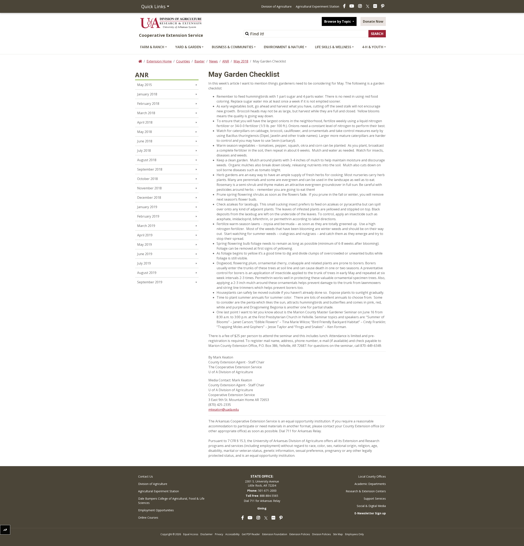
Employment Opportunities (156, 510)
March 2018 (146, 113)
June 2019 (144, 254)
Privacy (219, 534)
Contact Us (145, 476)
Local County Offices (372, 476)
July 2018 (144, 150)
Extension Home (159, 61)
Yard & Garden (188, 47)
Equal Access (190, 534)
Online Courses (148, 517)
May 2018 (241, 61)
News (213, 61)
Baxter (199, 61)
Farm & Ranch (152, 47)
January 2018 (147, 94)
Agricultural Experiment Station (317, 6)
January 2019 (147, 207)
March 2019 (146, 225)
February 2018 (148, 103)
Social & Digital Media (371, 506)
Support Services (375, 498)
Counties (183, 61)
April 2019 (144, 235)
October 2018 (147, 178)
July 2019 (144, 263)
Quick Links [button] (153, 6)
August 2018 (146, 160)
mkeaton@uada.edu (223, 409)
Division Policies (321, 534)
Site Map (338, 534)
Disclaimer (206, 534)
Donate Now (373, 21)
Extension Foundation (274, 534)
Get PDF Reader (251, 534)
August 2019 (146, 272)
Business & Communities (232, 47)
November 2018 (149, 188)
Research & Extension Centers (366, 491)
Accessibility (232, 534)
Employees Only (354, 534)
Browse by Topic (338, 21)
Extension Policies (299, 534)
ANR (225, 61)
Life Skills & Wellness (333, 47)
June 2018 (144, 141)
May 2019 (144, 244)
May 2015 (144, 85)
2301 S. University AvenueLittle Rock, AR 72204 (262, 483)
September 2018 (149, 169)
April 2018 (144, 122)
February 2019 (148, 216)
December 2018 (149, 197)
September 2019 (149, 282)
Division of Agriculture (276, 6)
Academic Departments (370, 484)
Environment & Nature (284, 47)
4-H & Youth (372, 47)
